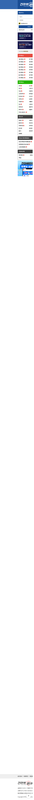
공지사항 (20, 128)
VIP (19, 88)
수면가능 (20, 99)
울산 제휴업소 (21, 75)
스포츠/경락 (21, 93)
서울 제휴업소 (21, 59)
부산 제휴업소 (21, 77)
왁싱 (19, 104)
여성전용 (20, 101)
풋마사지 (20, 109)
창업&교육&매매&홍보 (24, 138)
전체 (19, 85)
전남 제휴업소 (21, 72)
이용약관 (26, 776)
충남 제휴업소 (21, 67)
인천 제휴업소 (21, 61)
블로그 (20, 131)
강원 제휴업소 (21, 64)
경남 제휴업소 (21, 69)
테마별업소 (21, 82)
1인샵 (20, 91)
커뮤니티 (21, 116)
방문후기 (20, 120)
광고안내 (20, 776)
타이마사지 (21, 96)
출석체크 (20, 123)
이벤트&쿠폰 (22, 151)
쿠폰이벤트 (21, 155)
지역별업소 (21, 55)
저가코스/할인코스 (22, 112)
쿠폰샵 (20, 157)
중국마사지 (21, 107)
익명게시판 (21, 125)
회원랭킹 (20, 133)
